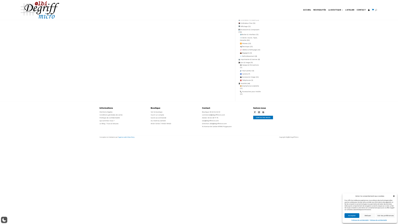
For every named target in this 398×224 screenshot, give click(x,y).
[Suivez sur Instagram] (259, 112)
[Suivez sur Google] (263, 112)
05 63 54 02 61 (215, 112)
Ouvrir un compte (157, 115)
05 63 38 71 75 (213, 118)
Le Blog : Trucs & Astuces (109, 124)
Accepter (352, 216)
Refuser (368, 216)
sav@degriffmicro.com (210, 121)
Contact (361, 10)
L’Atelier (349, 10)
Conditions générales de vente (111, 115)
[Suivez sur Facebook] (255, 112)
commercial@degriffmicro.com (213, 115)
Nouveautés (319, 10)
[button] (394, 196)
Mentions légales (106, 112)
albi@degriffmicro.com (218, 124)
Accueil (307, 10)
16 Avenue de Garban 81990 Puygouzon (217, 126)
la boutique (334, 10)
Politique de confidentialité (360, 220)
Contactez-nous (263, 117)
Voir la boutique (156, 112)
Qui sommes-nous (106, 121)
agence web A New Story (127, 137)
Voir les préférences (385, 216)
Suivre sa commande (158, 118)
